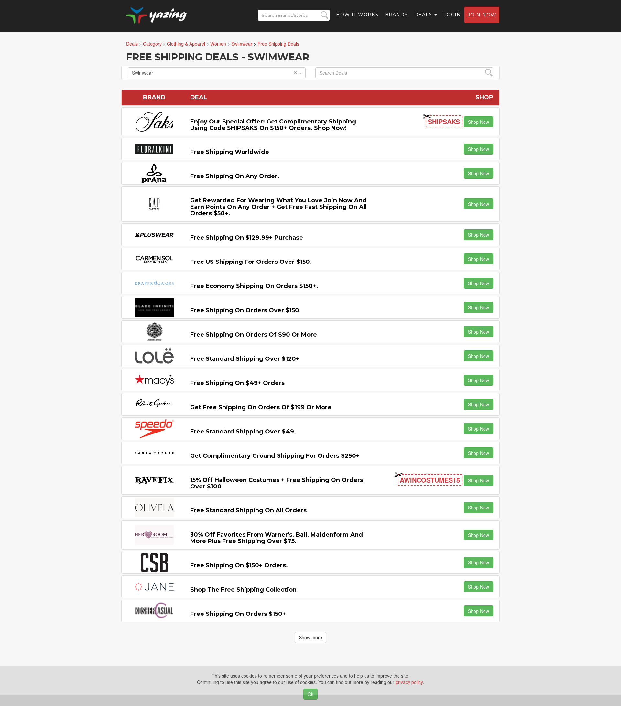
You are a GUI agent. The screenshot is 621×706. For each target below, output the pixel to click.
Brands (396, 14)
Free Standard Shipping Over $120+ (245, 358)
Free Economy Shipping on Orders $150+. (254, 286)
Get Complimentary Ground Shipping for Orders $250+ (275, 455)
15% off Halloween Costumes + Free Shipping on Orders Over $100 (276, 483)
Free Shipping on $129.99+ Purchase (246, 237)
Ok (310, 694)
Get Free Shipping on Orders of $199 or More (261, 407)
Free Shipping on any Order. (234, 176)
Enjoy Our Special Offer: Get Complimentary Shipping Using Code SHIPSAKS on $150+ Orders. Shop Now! (273, 125)
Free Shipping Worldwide (229, 151)
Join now (482, 15)
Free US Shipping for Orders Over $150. (251, 261)
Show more (310, 637)
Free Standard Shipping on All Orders (248, 510)
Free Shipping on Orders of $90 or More (253, 334)
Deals (424, 14)
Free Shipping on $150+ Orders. (239, 565)
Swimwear (142, 73)
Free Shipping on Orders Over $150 (244, 310)
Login (452, 14)
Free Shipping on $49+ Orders (237, 383)
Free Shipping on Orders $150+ (238, 613)
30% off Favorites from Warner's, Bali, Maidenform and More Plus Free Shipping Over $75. (276, 538)
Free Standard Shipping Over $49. (243, 431)
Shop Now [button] (478, 122)
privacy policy (409, 682)
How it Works (357, 14)
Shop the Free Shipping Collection (243, 589)
